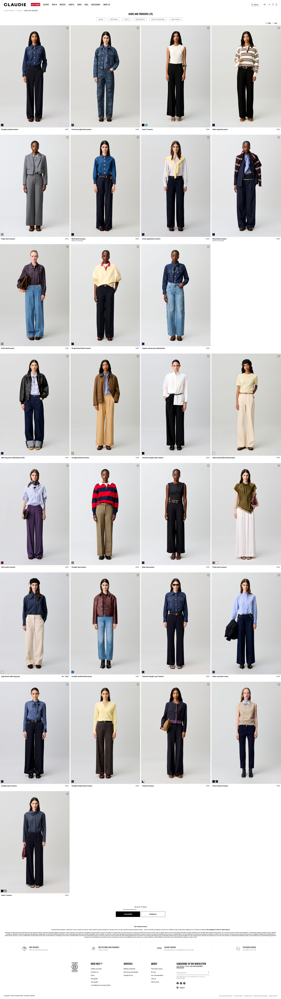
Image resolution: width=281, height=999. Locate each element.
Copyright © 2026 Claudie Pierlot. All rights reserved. (19, 995)
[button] (34, 4)
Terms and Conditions (225, 995)
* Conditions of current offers (101, 985)
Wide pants (140, 19)
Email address (181, 973)
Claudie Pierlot (9, 10)
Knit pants (175, 19)
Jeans (100, 19)
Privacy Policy (238, 995)
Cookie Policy (248, 995)
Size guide (94, 979)
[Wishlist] (67, 28)
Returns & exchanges (131, 972)
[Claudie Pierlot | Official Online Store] (15, 4)
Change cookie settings (260, 995)
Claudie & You (128, 975)
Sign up (208, 972)
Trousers (114, 19)
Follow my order (96, 969)
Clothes (19, 10)
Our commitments (157, 975)
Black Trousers (158, 19)
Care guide (94, 982)
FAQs (92, 975)
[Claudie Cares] (75, 967)
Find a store (155, 982)
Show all (153, 914)
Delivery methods (129, 969)
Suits (127, 19)
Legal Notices (273, 995)
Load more (128, 914)
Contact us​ (94, 972)
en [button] (265, 4)
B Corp (153, 972)
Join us (153, 979)
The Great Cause (156, 969)
